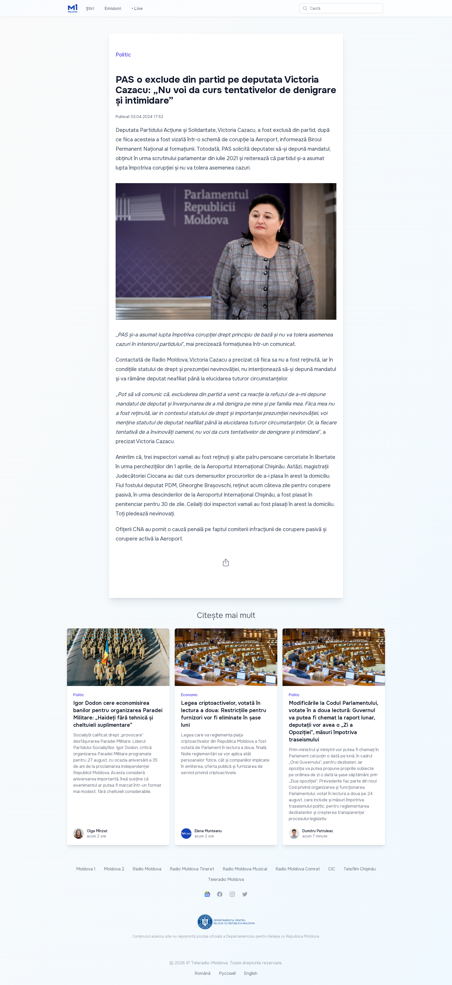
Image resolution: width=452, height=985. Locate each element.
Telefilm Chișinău (359, 869)
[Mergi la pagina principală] (72, 8)
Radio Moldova (147, 869)
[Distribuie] (226, 562)
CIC (331, 869)
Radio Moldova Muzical (245, 869)
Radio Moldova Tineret (192, 869)
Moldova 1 (85, 869)
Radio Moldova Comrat (297, 869)
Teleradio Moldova (226, 879)
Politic (123, 55)
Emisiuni (113, 8)
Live (137, 8)
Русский (227, 973)
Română (203, 973)
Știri (90, 8)
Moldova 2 (114, 869)
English (250, 973)
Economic (189, 695)
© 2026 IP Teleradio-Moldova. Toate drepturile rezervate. (226, 963)
